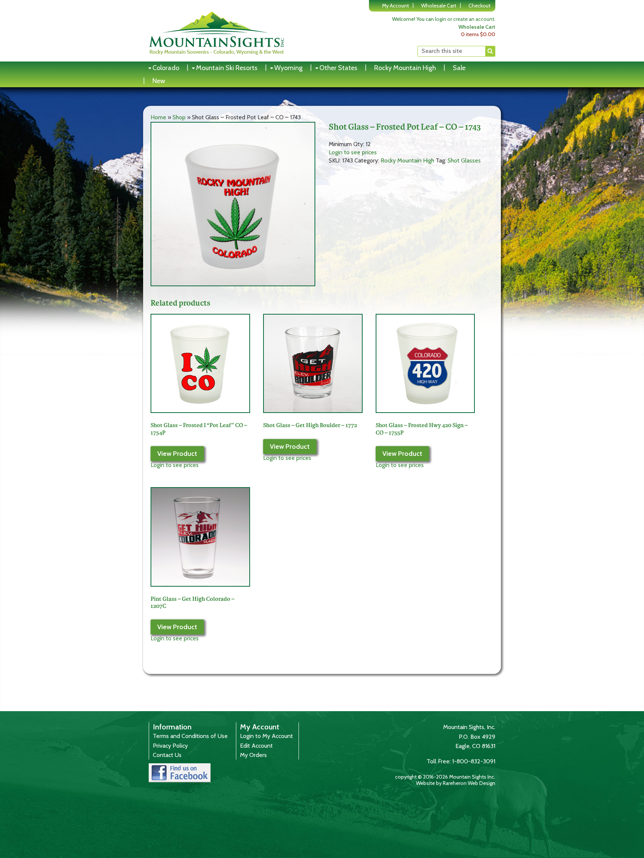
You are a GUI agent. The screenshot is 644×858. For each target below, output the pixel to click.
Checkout (479, 5)
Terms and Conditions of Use (190, 735)
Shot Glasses (464, 160)
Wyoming (288, 68)
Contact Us (167, 754)
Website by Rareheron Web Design (455, 783)
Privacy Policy (170, 745)
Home (158, 117)
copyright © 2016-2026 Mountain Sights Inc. (445, 776)
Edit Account (256, 745)
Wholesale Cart (438, 5)
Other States (338, 68)
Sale (459, 68)
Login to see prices (353, 152)
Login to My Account (266, 735)
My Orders (253, 754)
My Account (395, 5)
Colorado (165, 68)
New (158, 81)
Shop (179, 117)
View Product (177, 453)
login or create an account (464, 19)
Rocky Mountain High (405, 68)
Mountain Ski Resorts (227, 68)
